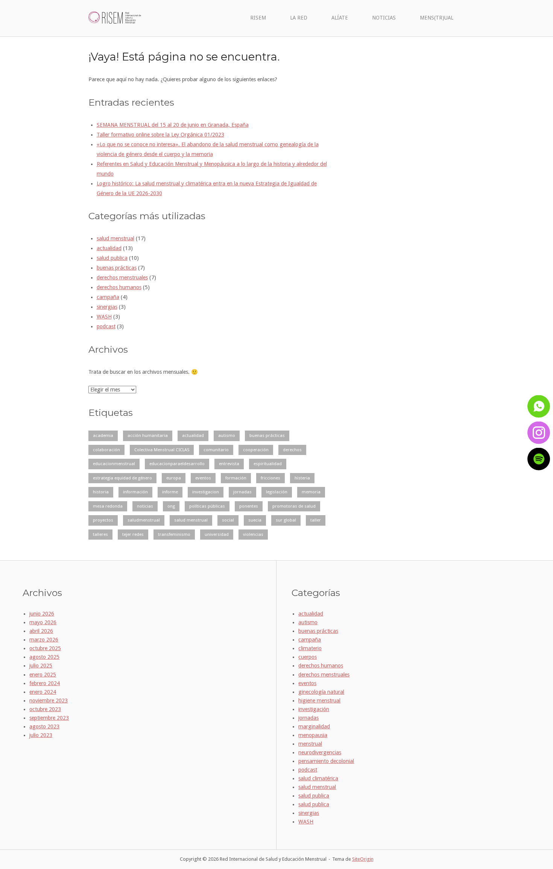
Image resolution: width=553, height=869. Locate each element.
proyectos (103, 520)
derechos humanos (119, 287)
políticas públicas (207, 506)
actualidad (109, 248)
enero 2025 (42, 675)
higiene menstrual (319, 701)
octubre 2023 (45, 709)
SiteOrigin (363, 859)
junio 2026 (41, 614)
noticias (145, 506)
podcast (106, 326)
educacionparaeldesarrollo (177, 463)
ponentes (248, 506)
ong (171, 506)
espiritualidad (268, 463)
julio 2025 (40, 666)
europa (173, 478)
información (135, 491)
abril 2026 (41, 631)
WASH (104, 317)
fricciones (270, 478)
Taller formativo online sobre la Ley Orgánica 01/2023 (160, 135)
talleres (100, 534)
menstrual (310, 744)
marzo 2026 (43, 640)
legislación (276, 491)
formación (235, 478)
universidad (217, 534)
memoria (311, 491)
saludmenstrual (144, 520)
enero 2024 (42, 692)
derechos (292, 449)
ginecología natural (321, 692)
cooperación (256, 449)
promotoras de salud (294, 506)
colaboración (106, 449)
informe (170, 491)
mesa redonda (108, 506)
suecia (254, 520)
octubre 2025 (45, 648)
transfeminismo (174, 534)
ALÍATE (339, 18)
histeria (302, 478)
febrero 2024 (44, 683)
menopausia (312, 735)
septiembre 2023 (49, 718)
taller (315, 520)
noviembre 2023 (48, 701)
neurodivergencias (319, 752)
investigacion (205, 491)
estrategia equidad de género (122, 478)
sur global (286, 520)
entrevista (229, 463)
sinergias (107, 307)
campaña (108, 297)
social (228, 520)
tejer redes (133, 534)
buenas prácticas (117, 268)
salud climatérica (318, 778)
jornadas (242, 491)
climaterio (310, 648)
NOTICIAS (384, 18)
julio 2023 (40, 735)
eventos (203, 478)
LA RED (298, 18)
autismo (226, 435)
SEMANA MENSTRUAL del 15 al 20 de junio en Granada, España (173, 125)
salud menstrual (115, 238)
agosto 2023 (44, 726)
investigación (313, 709)
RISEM (258, 18)
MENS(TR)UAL (436, 18)
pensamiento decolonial (326, 761)
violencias (253, 534)
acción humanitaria (148, 435)
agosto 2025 (44, 657)
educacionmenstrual (114, 463)
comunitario (216, 449)
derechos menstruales (122, 278)
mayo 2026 (42, 622)
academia (103, 435)
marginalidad (314, 726)
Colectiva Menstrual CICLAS (161, 449)
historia (101, 491)
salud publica (112, 258)
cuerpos (307, 657)
